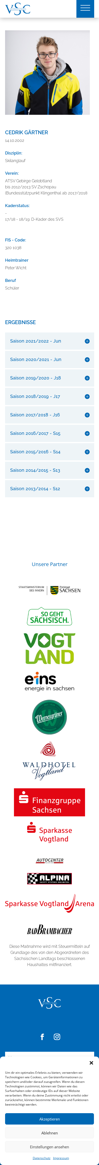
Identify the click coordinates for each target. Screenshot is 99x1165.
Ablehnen (49, 1132)
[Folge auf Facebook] (42, 1037)
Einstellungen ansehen (49, 1146)
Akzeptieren (49, 1119)
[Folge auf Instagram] (57, 1037)
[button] (91, 1062)
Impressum (61, 1158)
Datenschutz (42, 1158)
